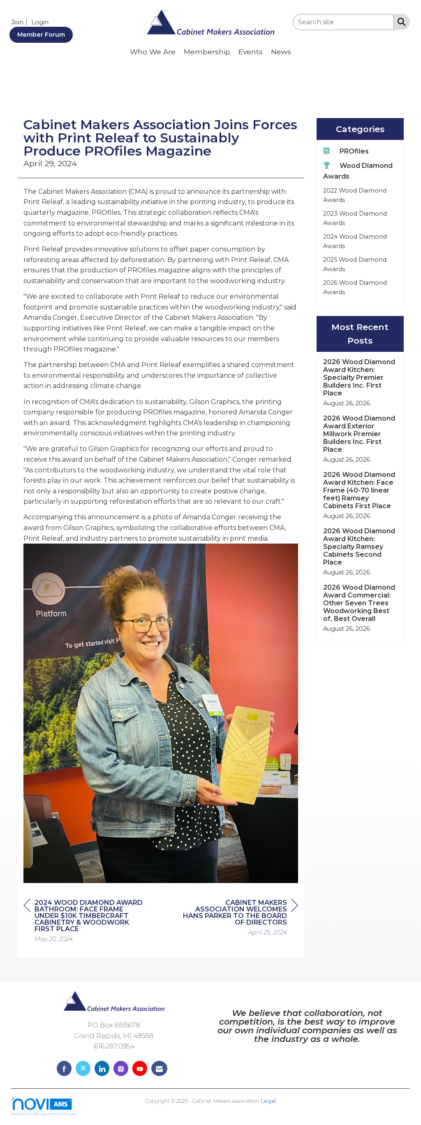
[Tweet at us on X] (83, 1068)
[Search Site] (400, 21)
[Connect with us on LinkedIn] (102, 1068)
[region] (236, 918)
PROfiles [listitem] (354, 151)
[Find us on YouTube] (139, 1068)
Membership (207, 51)
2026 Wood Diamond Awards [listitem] (355, 287)
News (281, 51)
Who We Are (153, 51)
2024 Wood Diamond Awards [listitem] (355, 241)
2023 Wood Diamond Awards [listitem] (355, 218)
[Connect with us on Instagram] (120, 1068)
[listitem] (20, 22)
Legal (268, 1101)
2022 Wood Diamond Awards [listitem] (354, 195)
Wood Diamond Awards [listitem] (358, 171)
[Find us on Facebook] (64, 1068)
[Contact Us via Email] (159, 1068)
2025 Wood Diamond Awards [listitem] (354, 264)
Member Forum (41, 34)
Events (250, 51)
